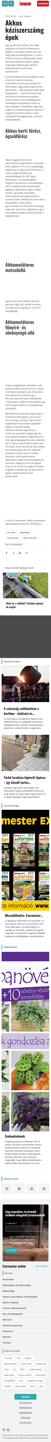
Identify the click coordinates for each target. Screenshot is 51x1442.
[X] (19, 1008)
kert (18, 1177)
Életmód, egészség (12, 1145)
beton (32, 1206)
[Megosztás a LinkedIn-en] (20, 553)
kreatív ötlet (26, 1183)
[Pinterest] (31, 1008)
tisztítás (7, 1206)
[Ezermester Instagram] (8, 1249)
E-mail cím (11, 1042)
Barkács (7, 1156)
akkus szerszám (30, 538)
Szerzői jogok (25, 1242)
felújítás (28, 1177)
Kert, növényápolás (13, 544)
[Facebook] (7, 1008)
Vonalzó (7, 1162)
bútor (6, 1189)
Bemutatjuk (9, 1110)
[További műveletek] (44, 16)
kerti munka (20, 1206)
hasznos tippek (24, 1194)
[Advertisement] (25, 238)
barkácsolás (41, 1183)
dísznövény (41, 1194)
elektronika (9, 1194)
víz (14, 1189)
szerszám (11, 532)
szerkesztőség (35, 1189)
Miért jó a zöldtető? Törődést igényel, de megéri (25, 605)
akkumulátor (25, 532)
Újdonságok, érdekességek (17, 1105)
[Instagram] (43, 1008)
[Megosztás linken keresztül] (26, 553)
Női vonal (7, 1139)
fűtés (22, 1189)
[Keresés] (11, 3)
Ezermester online (14, 1085)
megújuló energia (35, 1200)
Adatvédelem (25, 1232)
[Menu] (5, 3)
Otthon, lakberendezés (14, 1127)
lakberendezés (10, 1183)
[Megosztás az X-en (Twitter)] (13, 553)
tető (21, 1200)
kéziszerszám (13, 538)
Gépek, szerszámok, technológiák (20, 1116)
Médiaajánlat (25, 1227)
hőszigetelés (9, 1200)
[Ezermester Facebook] (4, 1249)
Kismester (8, 1150)
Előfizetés (25, 1237)
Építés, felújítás (11, 1122)
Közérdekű (8, 1099)
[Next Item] (43, 828)
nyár (41, 1206)
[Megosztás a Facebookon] (6, 553)
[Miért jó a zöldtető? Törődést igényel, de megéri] (25, 585)
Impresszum (25, 1222)
